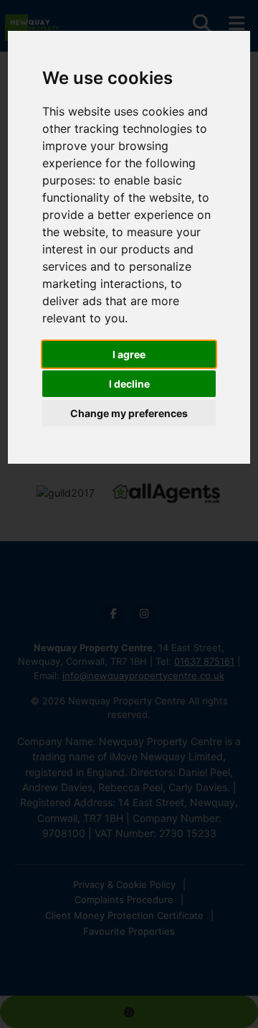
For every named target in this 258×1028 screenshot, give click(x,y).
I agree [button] (129, 354)
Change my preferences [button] (129, 413)
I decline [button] (129, 384)
